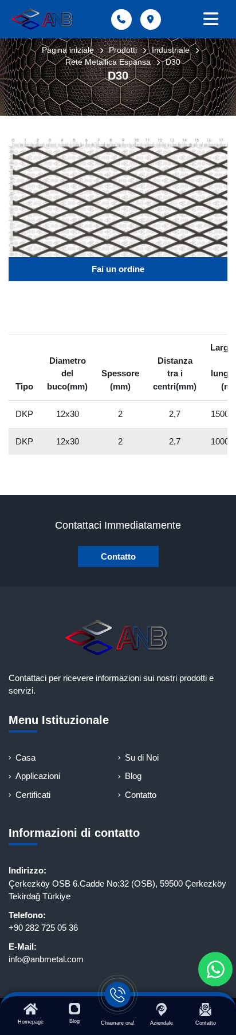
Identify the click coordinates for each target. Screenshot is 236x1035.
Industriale (171, 49)
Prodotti (123, 49)
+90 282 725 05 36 (43, 927)
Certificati (32, 795)
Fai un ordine (118, 269)
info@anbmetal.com (46, 959)
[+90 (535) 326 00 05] (215, 969)
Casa (25, 757)
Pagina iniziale (68, 49)
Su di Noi (142, 757)
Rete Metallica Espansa (108, 61)
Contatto (118, 556)
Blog (133, 776)
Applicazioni (37, 776)
